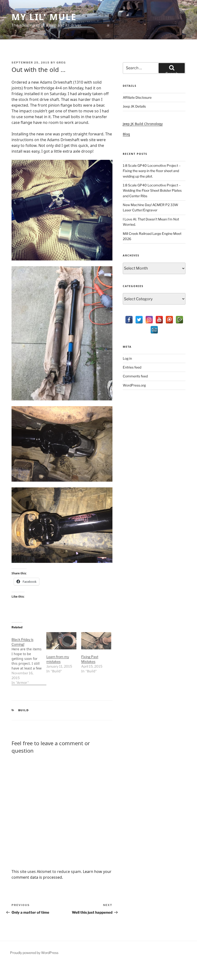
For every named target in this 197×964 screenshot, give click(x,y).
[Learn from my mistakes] (61, 640)
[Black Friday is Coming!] (29, 658)
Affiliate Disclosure (137, 97)
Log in (127, 358)
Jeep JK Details (134, 106)
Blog (126, 134)
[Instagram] (149, 319)
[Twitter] (139, 319)
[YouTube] (159, 319)
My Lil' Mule (44, 17)
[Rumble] (179, 319)
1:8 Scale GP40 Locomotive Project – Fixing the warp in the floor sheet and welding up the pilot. (152, 170)
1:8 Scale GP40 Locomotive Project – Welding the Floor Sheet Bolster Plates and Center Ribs (152, 190)
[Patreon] (169, 319)
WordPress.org (134, 385)
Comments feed (135, 376)
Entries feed (132, 367)
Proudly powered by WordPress (34, 953)
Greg (61, 62)
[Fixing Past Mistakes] (96, 640)
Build (23, 710)
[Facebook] (129, 319)
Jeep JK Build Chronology (143, 123)
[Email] (154, 330)
